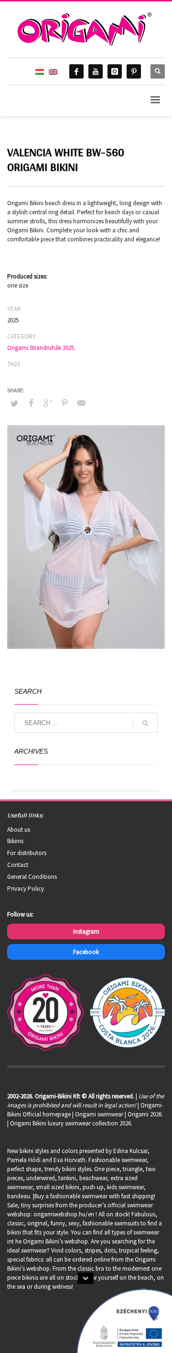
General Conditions (32, 877)
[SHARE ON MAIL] (81, 403)
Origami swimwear (99, 1114)
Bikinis (15, 841)
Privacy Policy (25, 889)
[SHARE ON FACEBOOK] (31, 403)
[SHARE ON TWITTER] (14, 404)
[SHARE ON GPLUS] (48, 403)
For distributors (26, 853)
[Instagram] (115, 71)
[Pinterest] (134, 71)
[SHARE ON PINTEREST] (64, 403)
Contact (17, 865)
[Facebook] (76, 71)
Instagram (86, 931)
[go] (145, 723)
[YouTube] (95, 71)
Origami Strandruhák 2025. (41, 348)
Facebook (86, 952)
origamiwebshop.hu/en (63, 1214)
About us (18, 830)
